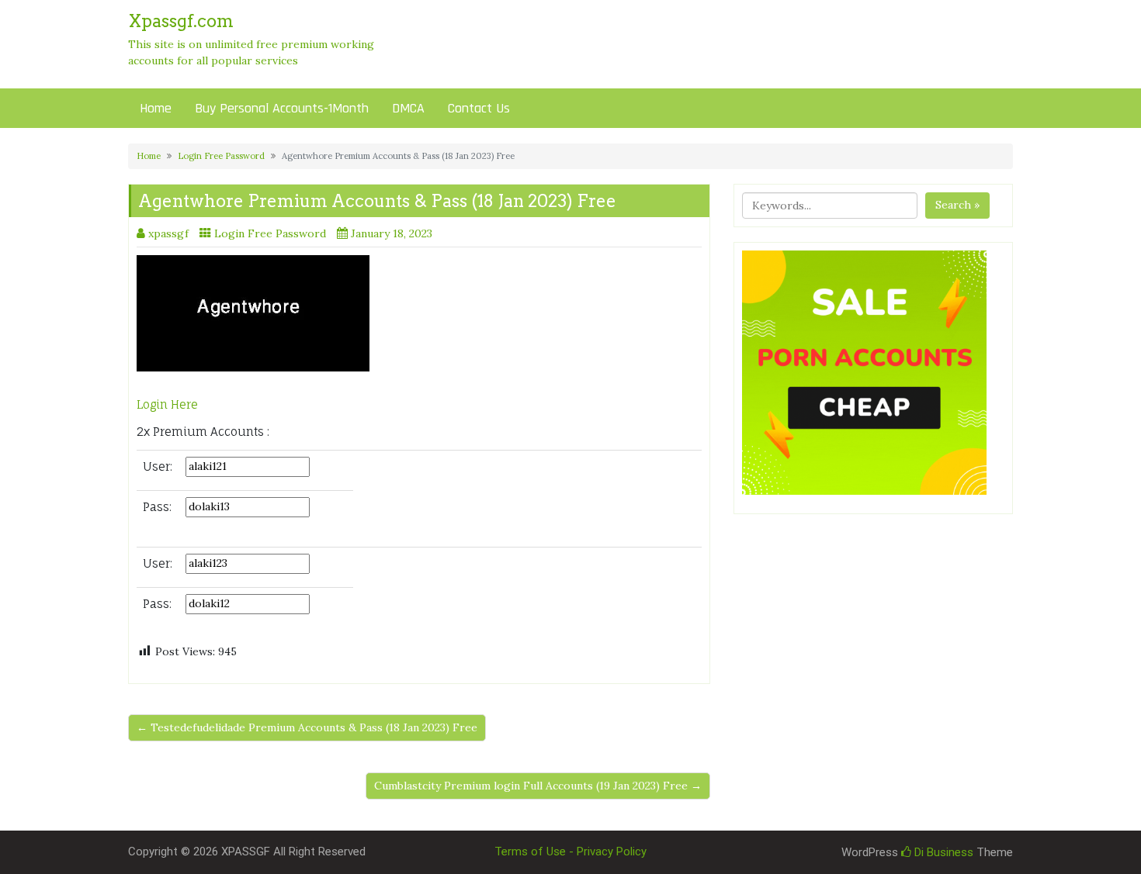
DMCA (408, 108)
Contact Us (479, 108)
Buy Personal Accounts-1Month (282, 108)
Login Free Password (221, 155)
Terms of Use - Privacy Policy (570, 851)
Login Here (167, 404)
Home (156, 108)
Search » (957, 205)
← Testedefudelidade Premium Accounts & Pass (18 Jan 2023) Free (307, 727)
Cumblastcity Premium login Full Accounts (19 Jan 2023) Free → (538, 786)
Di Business (942, 852)
